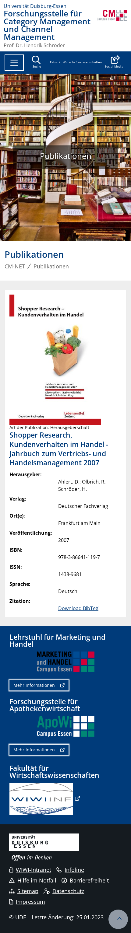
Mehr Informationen (34, 685)
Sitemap (27, 891)
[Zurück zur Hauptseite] (112, 29)
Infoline (74, 869)
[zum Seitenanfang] (118, 919)
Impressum (30, 901)
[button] (114, 62)
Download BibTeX (78, 608)
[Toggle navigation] (14, 62)
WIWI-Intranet (33, 869)
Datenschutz (68, 891)
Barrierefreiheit (89, 880)
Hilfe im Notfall (36, 880)
